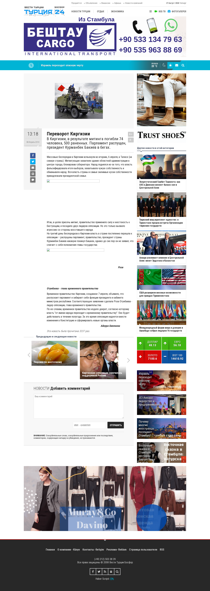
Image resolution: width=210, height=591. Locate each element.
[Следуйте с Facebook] (93, 571)
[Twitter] (32, 161)
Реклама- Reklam (116, 549)
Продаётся (76, 3)
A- (130, 139)
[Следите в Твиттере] (99, 571)
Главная (50, 549)
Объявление (91, 3)
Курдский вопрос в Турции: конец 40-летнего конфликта (75, 65)
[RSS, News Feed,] (105, 571)
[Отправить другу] (32, 167)
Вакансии (105, 3)
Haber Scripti (102, 578)
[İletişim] (177, 65)
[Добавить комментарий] (32, 179)
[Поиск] (183, 65)
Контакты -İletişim (93, 549)
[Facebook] (32, 155)
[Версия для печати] (32, 173)
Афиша (117, 3)
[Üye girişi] (170, 65)
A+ (131, 134)
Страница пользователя (143, 549)
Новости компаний (133, 3)
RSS (162, 549)
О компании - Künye (68, 549)
